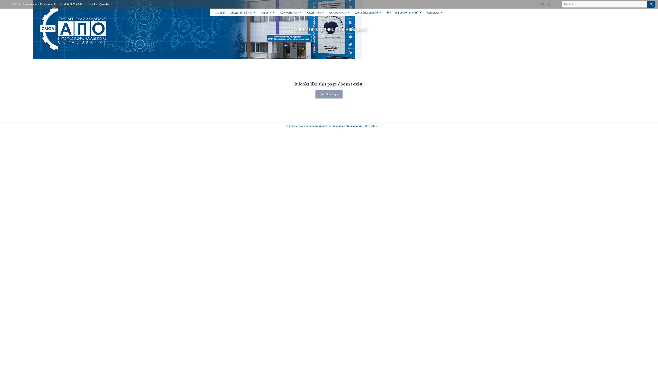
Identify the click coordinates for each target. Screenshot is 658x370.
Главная (220, 12)
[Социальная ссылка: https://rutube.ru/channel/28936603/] (549, 4)
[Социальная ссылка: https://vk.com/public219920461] (542, 4)
